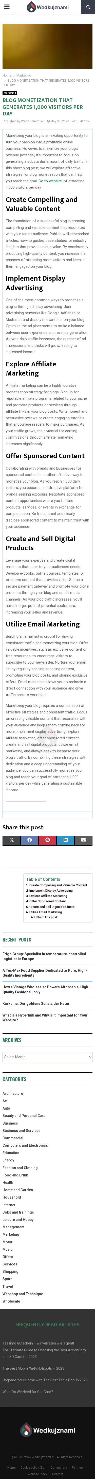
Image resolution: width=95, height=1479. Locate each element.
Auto (6, 1108)
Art (5, 1101)
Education (11, 1153)
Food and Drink (15, 1175)
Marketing (10, 93)
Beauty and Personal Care (24, 1116)
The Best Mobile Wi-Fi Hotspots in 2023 (33, 1368)
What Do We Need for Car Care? (28, 1392)
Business (10, 1123)
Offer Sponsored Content (47, 901)
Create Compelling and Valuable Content (58, 885)
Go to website (50, 181)
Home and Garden (18, 1190)
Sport (7, 1279)
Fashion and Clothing (20, 1168)
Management (13, 1227)
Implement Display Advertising (51, 890)
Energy (8, 1160)
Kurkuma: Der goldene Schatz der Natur (36, 1004)
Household (12, 1197)
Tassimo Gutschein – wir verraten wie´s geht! (38, 1343)
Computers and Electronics (25, 1145)
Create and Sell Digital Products (51, 907)
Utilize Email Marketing (45, 912)
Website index (37, 1474)
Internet (9, 1205)
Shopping (10, 1271)
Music (8, 1249)
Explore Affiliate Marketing (48, 896)
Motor (8, 1242)
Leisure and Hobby (18, 1220)
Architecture (13, 1094)
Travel (8, 1286)
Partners (78, 1467)
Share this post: (47, 917)
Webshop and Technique (23, 1294)
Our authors (58, 1467)
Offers (8, 1257)
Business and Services (22, 1131)
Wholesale (11, 1301)
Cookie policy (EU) (33, 1467)
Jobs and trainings (18, 1212)
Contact (57, 1474)
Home (11, 1467)
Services (10, 1264)
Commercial (13, 1138)
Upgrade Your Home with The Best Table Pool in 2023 (45, 1380)
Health (8, 1183)
